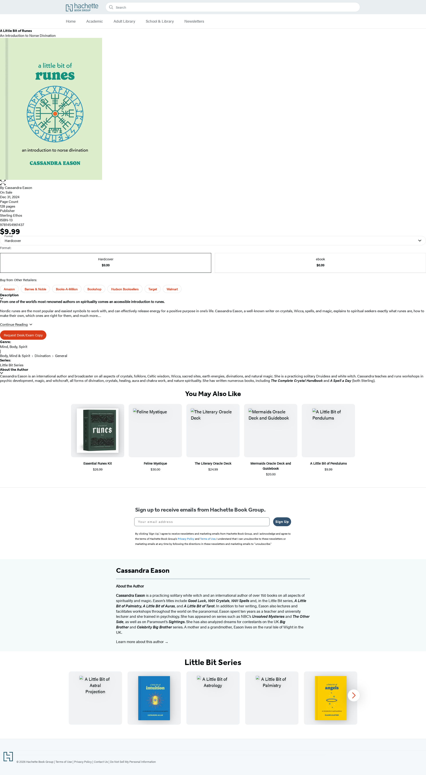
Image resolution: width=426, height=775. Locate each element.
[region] (213, 698)
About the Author (14, 369)
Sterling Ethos (11, 215)
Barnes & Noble (35, 289)
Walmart (172, 289)
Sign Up (282, 522)
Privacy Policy (83, 761)
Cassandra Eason (18, 187)
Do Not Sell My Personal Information (133, 761)
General (61, 355)
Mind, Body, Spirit (13, 346)
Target (152, 289)
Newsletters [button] (194, 21)
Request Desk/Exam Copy (23, 335)
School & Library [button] (160, 21)
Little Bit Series (12, 364)
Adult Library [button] (124, 21)
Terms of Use (63, 761)
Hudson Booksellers (125, 289)
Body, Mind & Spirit (15, 355)
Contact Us (101, 761)
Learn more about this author (140, 641)
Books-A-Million (67, 289)
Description (9, 295)
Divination (43, 355)
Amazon (9, 289)
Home (71, 21)
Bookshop (94, 289)
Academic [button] (94, 21)
